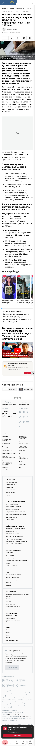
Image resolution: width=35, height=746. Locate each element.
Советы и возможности (17, 8)
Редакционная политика (6, 440)
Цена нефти (9, 553)
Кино (7, 572)
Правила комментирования (24, 442)
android (8, 680)
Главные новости (11, 482)
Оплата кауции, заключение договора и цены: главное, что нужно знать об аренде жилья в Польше (15, 156)
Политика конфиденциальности (8, 457)
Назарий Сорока (12, 29)
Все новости (10, 479)
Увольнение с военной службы (15, 528)
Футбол (8, 632)
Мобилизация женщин (13, 534)
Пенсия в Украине (11, 566)
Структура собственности (23, 457)
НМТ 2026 (8, 601)
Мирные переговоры (12, 509)
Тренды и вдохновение (13, 621)
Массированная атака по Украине (16, 514)
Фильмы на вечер (11, 580)
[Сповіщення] (32, 3)
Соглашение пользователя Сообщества (23, 437)
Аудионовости (10, 492)
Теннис (8, 635)
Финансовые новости (12, 558)
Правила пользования (9, 453)
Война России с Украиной (15, 501)
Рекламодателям (7, 450)
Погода (8, 495)
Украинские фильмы (12, 577)
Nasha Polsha (15, 33)
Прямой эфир (10, 487)
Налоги (8, 563)
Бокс (7, 630)
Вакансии (22, 454)
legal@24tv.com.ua (25, 716)
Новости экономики (13, 550)
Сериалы (8, 585)
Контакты (22, 450)
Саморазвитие (10, 604)
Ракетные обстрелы (12, 504)
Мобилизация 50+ (11, 531)
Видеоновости (10, 490)
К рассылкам (12, 667)
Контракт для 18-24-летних (14, 536)
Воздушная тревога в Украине (15, 512)
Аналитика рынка (11, 615)
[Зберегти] (30, 38)
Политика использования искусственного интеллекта (7, 462)
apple (21, 680)
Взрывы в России (11, 517)
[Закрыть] (31, 727)
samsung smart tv (21, 685)
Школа (8, 599)
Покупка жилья (10, 618)
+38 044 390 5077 (24, 404)
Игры (20, 467)
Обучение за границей (13, 606)
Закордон (5, 8)
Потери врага (10, 519)
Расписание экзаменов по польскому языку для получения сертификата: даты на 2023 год (29, 8)
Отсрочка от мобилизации (14, 539)
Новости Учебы (11, 591)
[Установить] (17, 731)
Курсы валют (10, 555)
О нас (4, 433)
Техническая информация (23, 447)
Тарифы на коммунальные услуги (16, 560)
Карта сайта (22, 464)
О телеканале (6, 443)
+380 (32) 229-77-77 (13, 714)
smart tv (8, 685)
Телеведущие (6, 447)
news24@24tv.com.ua (9, 404)
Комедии (8, 582)
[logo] (12, 3)
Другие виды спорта (12, 640)
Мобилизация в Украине (15, 526)
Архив (21, 461)
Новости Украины (11, 484)
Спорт (8, 627)
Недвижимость (11, 613)
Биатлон (8, 637)
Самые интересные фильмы (14, 574)
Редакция (5, 436)
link (19, 412)
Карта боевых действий (13, 506)
